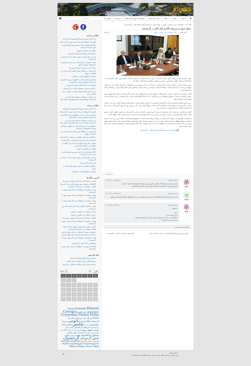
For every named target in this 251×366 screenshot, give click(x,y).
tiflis (96, 317)
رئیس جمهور (93, 330)
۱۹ (90, 294)
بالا (63, 354)
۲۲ (74, 294)
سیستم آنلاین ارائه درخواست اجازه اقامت (81, 261)
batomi (71, 308)
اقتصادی (180, 25)
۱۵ (74, 290)
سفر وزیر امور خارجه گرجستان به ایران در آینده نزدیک (168, 233)
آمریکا (90, 318)
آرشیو (183, 18)
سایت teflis (67, 330)
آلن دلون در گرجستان (79, 243)
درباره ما (118, 18)
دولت (71, 327)
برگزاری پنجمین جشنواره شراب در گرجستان (79, 88)
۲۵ (95, 299)
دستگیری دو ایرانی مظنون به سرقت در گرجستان (78, 137)
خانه (190, 18)
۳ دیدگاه (107, 32)
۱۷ (63, 290)
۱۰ (63, 285)
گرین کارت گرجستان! (88, 163)
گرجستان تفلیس (93, 341)
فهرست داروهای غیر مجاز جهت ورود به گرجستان (78, 42)
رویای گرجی (76, 330)
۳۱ (63, 299)
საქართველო (77, 343)
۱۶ (68, 290)
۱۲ (90, 290)
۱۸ (95, 294)
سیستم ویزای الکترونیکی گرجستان (83, 258)
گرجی (83, 341)
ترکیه (86, 325)
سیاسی (170, 25)
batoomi (80, 308)
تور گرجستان (94, 327)
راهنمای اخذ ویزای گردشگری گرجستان (82, 54)
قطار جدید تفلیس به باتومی (86, 51)
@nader (174, 208)
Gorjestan (69, 314)
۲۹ (74, 299)
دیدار (67, 327)
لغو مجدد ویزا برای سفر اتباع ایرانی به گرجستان (78, 140)
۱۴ (79, 290)
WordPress (186, 354)
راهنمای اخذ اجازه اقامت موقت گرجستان (81, 85)
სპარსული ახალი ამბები (87, 346)
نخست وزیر (74, 335)
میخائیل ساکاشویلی (89, 335)
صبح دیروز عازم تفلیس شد (116, 78)
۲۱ (79, 294)
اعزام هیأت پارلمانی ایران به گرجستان (120, 233)
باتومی (73, 320)
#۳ (106, 205)
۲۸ (79, 299)
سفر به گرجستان (154, 18)
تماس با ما (107, 18)
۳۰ (68, 299)
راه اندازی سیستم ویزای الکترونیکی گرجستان (79, 39)
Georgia (70, 311)
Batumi (93, 308)
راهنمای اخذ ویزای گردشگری (134, 18)
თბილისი (75, 341)
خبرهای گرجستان (82, 327)
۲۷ (85, 299)
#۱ (106, 180)
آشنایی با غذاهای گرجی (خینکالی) (84, 76)
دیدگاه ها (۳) (108, 174)
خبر (175, 25)
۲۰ (85, 294)
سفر (92, 332)
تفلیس (78, 324)
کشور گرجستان (89, 338)
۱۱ (95, 290)
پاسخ (175, 180)
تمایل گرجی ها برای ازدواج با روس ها (82, 68)
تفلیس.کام (67, 324)
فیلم (166, 18)
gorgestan (93, 311)
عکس (174, 18)
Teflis (94, 314)
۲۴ (63, 294)
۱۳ (85, 290)
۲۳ (68, 294)
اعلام (88, 321)
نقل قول (170, 180)
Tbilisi (83, 314)
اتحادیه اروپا (83, 318)
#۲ (106, 193)
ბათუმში (65, 341)
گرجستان (71, 337)
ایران (82, 321)
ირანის (65, 343)
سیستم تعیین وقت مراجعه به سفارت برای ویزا (79, 264)
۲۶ (90, 299)
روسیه (83, 330)
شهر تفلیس (72, 332)
